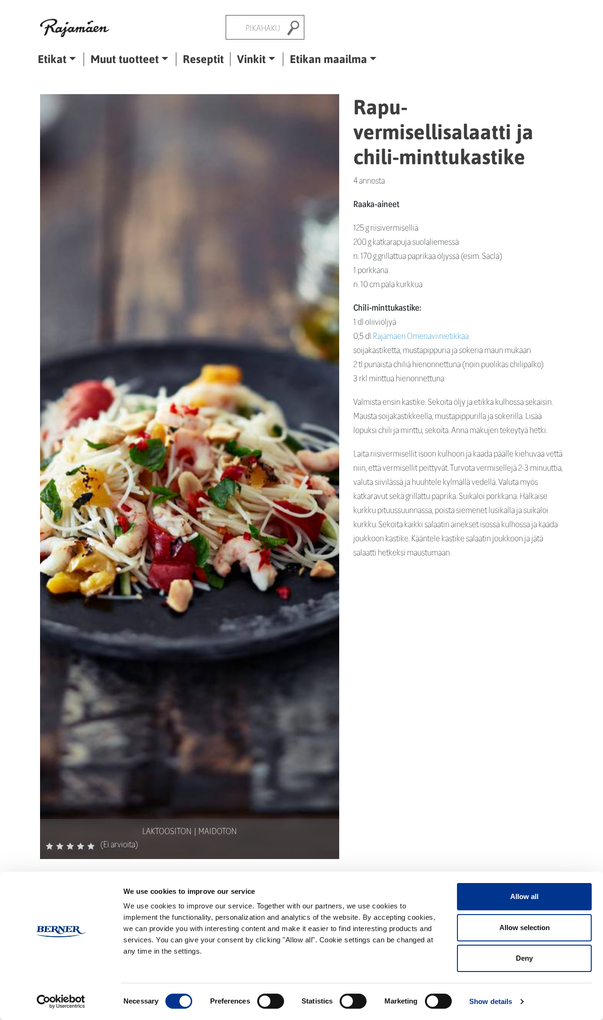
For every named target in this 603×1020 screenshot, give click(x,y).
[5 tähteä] (91, 846)
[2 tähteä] (60, 846)
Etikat (52, 58)
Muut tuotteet (124, 58)
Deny (524, 958)
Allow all (524, 896)
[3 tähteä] (70, 846)
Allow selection (524, 928)
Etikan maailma (328, 58)
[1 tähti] (49, 846)
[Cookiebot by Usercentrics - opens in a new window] (61, 1002)
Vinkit (251, 58)
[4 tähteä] (80, 846)
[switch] (270, 1001)
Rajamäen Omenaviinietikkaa (421, 335)
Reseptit (203, 58)
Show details (490, 1001)
